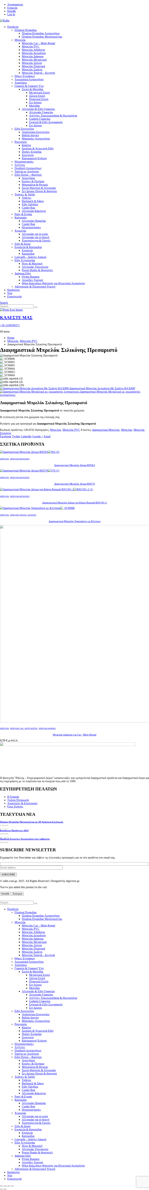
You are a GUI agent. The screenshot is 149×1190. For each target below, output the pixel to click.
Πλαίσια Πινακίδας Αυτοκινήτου (41, 33)
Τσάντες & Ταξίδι (25, 194)
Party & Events (23, 214)
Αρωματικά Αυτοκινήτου (29, 79)
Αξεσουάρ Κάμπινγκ (34, 210)
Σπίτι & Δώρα (22, 243)
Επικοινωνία (14, 296)
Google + (37, 436)
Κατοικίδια (28, 253)
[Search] (35, 307)
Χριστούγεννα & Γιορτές (36, 240)
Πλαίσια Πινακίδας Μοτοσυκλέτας (42, 36)
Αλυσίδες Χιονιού (32, 280)
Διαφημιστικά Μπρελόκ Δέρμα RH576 (74, 483)
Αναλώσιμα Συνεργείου (35, 132)
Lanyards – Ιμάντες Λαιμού (30, 257)
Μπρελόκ (20, 39)
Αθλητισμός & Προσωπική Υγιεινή (35, 286)
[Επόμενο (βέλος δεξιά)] (5, 1189)
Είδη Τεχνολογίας (25, 260)
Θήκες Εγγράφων (25, 76)
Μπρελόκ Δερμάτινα (34, 53)
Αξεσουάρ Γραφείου (41, 112)
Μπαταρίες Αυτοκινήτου (36, 138)
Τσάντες (26, 197)
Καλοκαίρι (21, 217)
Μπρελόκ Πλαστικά (33, 66)
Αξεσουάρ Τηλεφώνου (35, 266)
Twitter (16, 436)
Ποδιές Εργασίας (32, 151)
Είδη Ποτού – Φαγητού (28, 174)
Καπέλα (26, 145)
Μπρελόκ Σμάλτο (32, 69)
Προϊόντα (12, 26)
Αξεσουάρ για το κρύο (35, 234)
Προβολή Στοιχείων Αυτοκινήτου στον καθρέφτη (25, 839)
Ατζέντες (20, 164)
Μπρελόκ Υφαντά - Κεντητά (23, 515)
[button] (4, 302)
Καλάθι (11, 11)
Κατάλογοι (13, 289)
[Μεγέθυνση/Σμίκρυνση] (1, 1186)
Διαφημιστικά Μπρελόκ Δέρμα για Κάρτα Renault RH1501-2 (74, 502)
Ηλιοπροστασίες (24, 161)
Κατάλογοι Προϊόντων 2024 (14, 830)
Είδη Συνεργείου (24, 128)
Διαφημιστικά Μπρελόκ (106, 429)
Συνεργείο (28, 155)
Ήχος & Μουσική (32, 263)
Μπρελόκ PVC (30, 46)
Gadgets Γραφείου (39, 118)
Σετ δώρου (35, 102)
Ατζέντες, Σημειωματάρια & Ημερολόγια (53, 115)
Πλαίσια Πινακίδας (26, 30)
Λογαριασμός (15, 4)
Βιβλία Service (30, 135)
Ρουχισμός (21, 141)
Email (47, 436)
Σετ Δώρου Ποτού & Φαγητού (39, 191)
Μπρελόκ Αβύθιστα (33, 49)
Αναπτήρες (21, 82)
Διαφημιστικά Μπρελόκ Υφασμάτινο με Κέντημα (74, 521)
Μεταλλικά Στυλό (39, 92)
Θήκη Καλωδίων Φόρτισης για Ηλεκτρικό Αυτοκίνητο (53, 283)
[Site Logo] (4, 20)
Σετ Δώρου (35, 125)
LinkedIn (26, 436)
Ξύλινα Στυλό (37, 95)
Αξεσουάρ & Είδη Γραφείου (38, 109)
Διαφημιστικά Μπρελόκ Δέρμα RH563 (74, 465)
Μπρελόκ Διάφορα (32, 56)
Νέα (9, 293)
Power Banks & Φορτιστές (37, 270)
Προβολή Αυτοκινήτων (28, 168)
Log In (11, 14)
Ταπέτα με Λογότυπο (27, 171)
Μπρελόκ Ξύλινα (32, 62)
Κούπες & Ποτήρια (33, 181)
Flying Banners (30, 276)
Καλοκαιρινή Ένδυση (34, 158)
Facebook (5, 436)
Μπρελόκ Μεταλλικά (34, 59)
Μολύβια (34, 105)
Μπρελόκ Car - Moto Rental (24, 728)
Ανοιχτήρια (28, 178)
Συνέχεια (17, 893)
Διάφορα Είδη (23, 273)
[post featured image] (29, 451)
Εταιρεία (12, 7)
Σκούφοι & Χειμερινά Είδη (37, 148)
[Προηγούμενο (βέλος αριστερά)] (1, 1189)
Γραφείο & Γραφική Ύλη (29, 86)
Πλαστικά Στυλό (38, 99)
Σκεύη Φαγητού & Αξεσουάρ (39, 187)
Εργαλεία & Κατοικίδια (28, 247)
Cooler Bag (28, 207)
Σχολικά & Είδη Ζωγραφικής (46, 122)
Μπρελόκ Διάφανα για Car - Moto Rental (74, 734)
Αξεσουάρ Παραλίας (34, 220)
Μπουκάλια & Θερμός (35, 184)
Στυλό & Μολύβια (32, 89)
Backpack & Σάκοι (33, 201)
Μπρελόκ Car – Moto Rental (38, 43)
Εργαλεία (27, 250)
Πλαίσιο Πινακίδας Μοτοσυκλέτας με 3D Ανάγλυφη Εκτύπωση (31, 822)
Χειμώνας (20, 230)
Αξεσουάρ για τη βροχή (35, 237)
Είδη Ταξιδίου (30, 204)
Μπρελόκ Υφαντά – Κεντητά (38, 72)
